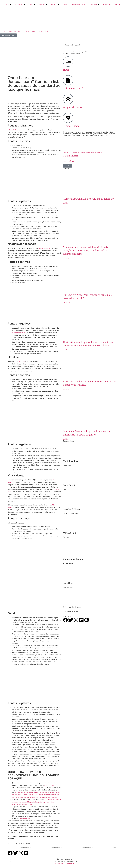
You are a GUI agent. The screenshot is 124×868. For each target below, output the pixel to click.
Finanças (54, 4)
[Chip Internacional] (68, 80)
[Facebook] (65, 620)
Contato (117, 4)
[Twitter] (70, 620)
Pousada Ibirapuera (15, 130)
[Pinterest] (86, 620)
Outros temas (93, 4)
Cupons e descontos (76, 52)
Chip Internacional (15, 31)
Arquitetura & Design (78, 4)
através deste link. (49, 785)
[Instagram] (76, 620)
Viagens (6, 4)
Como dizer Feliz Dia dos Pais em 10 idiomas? (88, 198)
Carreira (65, 4)
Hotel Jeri (22, 361)
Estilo (31, 4)
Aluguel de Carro (29, 31)
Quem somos (107, 4)
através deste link (25, 818)
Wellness (42, 4)
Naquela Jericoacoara (44, 248)
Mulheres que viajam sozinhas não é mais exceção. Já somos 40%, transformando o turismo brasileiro (85, 250)
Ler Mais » (66, 203)
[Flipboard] (81, 620)
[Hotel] (68, 61)
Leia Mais (67, 166)
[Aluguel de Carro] (68, 99)
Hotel (3, 31)
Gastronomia (19, 4)
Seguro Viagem (43, 31)
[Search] (64, 49)
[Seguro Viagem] (68, 118)
